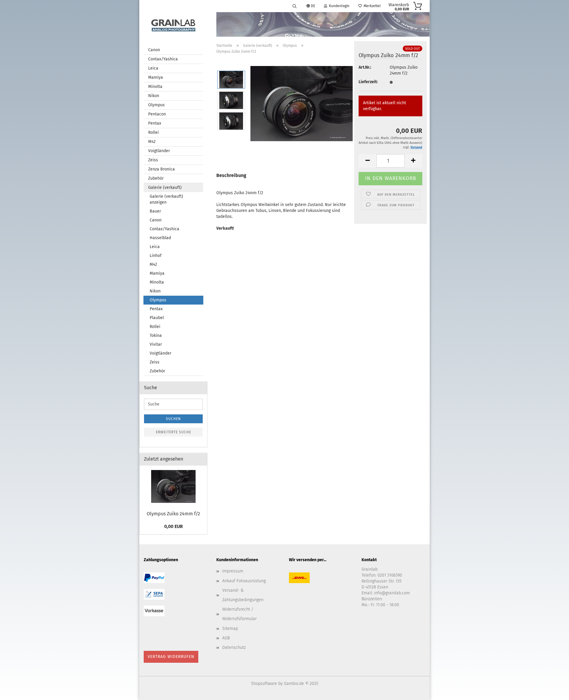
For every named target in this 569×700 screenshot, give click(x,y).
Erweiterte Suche (173, 432)
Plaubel (157, 317)
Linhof (156, 255)
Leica (153, 68)
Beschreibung (231, 175)
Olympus (156, 104)
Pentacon (157, 114)
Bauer (155, 211)
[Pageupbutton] (553, 691)
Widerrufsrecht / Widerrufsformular (239, 614)
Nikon (153, 95)
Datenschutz (234, 647)
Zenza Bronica (161, 169)
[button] (367, 161)
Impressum (232, 571)
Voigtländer (159, 150)
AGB (226, 638)
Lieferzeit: (368, 81)
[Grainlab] (173, 24)
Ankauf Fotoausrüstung (244, 580)
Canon (154, 49)
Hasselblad (160, 237)
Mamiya (155, 77)
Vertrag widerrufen (171, 656)
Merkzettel (371, 6)
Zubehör (156, 178)
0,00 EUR (173, 526)
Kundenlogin (338, 6)
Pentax (154, 123)
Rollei (153, 132)
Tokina (156, 335)
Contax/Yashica (163, 59)
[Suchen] (294, 6)
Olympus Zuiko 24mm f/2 (173, 513)
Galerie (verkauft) (165, 187)
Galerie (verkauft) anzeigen (166, 199)
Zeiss (153, 159)
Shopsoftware (264, 683)
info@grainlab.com (392, 593)
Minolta (155, 86)
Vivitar (156, 344)
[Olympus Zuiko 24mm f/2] (301, 102)
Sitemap (230, 628)
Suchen (173, 419)
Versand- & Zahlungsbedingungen (242, 595)
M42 (152, 141)
